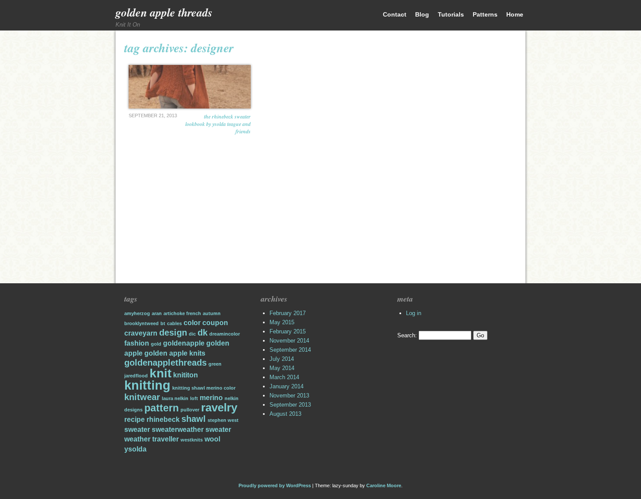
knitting (147, 385)
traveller (165, 439)
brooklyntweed (141, 323)
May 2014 (281, 368)
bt (162, 323)
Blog (422, 14)
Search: (407, 335)
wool (212, 439)
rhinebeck (163, 419)
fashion (136, 343)
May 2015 (281, 322)
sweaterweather (178, 429)
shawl (193, 419)
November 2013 (289, 395)
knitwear (142, 397)
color (192, 322)
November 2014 (289, 340)
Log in (413, 313)
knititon (185, 375)
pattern (161, 408)
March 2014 (284, 377)
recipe (134, 419)
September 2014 (290, 349)
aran (157, 313)
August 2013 (285, 414)
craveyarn (140, 333)
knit (160, 373)
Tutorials (451, 14)
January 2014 (286, 386)
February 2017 (287, 313)
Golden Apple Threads (164, 12)
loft (194, 398)
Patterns (485, 14)
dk (203, 332)
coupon (215, 322)
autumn (212, 313)
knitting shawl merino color (203, 387)
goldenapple (184, 343)
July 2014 (281, 359)
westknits (192, 439)
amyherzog (137, 313)
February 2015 (287, 331)
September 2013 (290, 404)
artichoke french (182, 313)
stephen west (223, 420)
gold (156, 343)
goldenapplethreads (165, 362)
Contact (394, 14)
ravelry (219, 407)
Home (514, 14)
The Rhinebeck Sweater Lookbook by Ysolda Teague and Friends (218, 124)
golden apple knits (174, 353)
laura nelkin (175, 398)
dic (192, 333)
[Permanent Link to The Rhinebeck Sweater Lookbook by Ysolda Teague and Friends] (190, 87)
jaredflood (136, 375)
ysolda (135, 449)
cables (174, 323)
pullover (190, 409)
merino (211, 397)
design (173, 332)
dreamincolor (224, 333)
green (215, 364)
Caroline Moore (383, 485)
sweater (137, 429)
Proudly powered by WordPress (275, 485)
